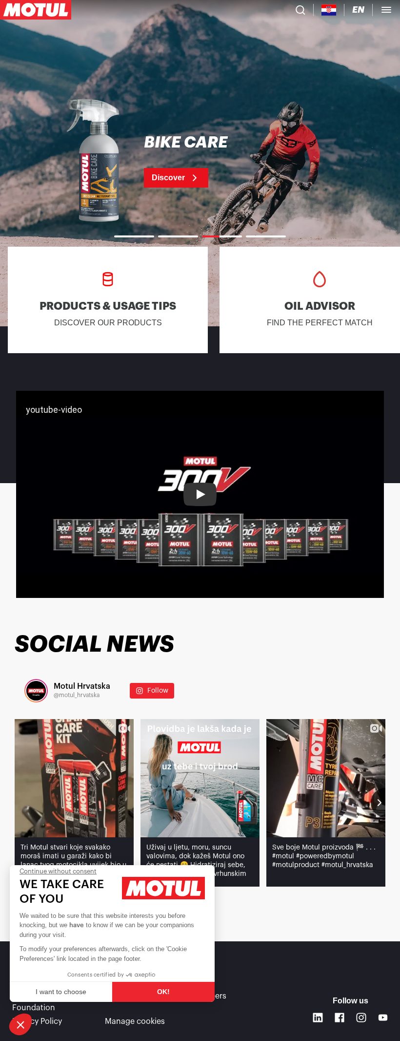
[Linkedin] (318, 1018)
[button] (20, 1024)
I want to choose (61, 992)
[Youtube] (383, 1018)
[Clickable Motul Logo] (35, 10)
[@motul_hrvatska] (36, 691)
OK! (163, 992)
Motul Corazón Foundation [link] (39, 1002)
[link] (200, 161)
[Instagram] (361, 1018)
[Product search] (300, 10)
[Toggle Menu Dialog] (386, 10)
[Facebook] (340, 1018)
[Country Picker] (329, 10)
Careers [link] (212, 996)
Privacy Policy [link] (37, 1021)
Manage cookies (135, 1021)
